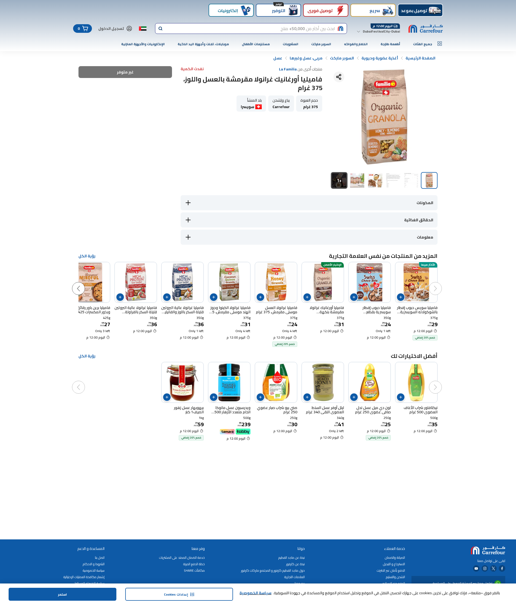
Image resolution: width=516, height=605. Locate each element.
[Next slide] (84, 283)
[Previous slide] (441, 283)
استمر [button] (62, 594)
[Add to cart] (400, 297)
